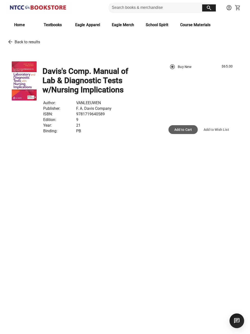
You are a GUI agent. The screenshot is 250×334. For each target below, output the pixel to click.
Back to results (27, 42)
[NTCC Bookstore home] (39, 8)
